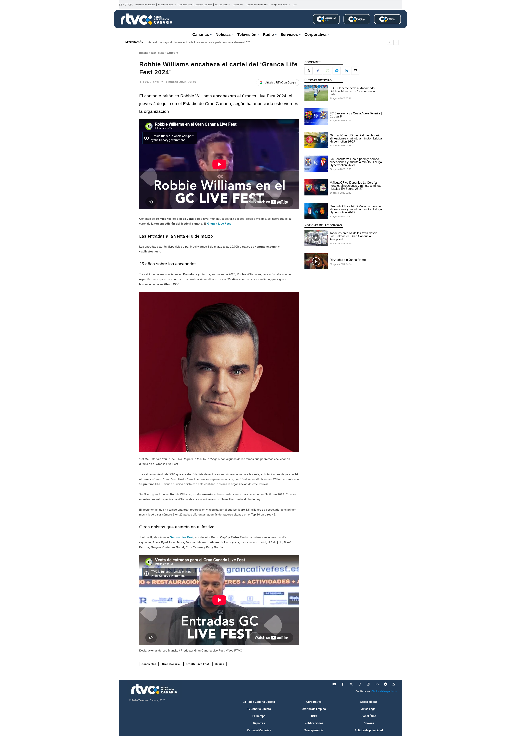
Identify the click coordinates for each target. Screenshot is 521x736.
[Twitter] (351, 684)
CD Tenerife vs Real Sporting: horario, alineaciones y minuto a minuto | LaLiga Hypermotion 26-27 (356, 162)
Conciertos (148, 664)
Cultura (172, 52)
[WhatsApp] (327, 71)
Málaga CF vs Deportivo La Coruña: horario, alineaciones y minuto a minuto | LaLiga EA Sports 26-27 (355, 185)
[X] (308, 71)
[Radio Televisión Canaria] (146, 19)
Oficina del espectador (384, 691)
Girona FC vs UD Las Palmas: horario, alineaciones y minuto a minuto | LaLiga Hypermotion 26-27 (356, 138)
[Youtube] (334, 684)
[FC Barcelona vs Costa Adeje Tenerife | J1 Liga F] (316, 116)
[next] (395, 42)
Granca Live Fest (181, 537)
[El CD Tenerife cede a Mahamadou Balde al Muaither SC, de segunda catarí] (316, 93)
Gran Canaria (171, 664)
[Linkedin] (346, 71)
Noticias (157, 52)
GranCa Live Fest (197, 664)
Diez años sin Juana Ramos (348, 259)
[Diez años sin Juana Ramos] (316, 261)
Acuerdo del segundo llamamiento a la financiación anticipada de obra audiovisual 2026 (199, 42)
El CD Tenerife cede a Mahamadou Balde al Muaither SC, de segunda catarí (353, 91)
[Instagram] (368, 684)
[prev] (389, 42)
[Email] (355, 71)
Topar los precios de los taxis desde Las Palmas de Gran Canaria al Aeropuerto (353, 236)
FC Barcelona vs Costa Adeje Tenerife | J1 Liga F (356, 115)
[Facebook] (318, 71)
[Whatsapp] (394, 684)
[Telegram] (337, 71)
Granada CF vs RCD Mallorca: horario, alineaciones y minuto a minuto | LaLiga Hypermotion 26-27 (356, 209)
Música (219, 664)
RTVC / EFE (149, 81)
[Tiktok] (360, 684)
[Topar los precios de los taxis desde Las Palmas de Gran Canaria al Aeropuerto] (316, 238)
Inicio (143, 52)
